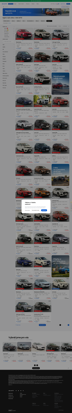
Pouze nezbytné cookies (35, 210)
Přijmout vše (44, 210)
